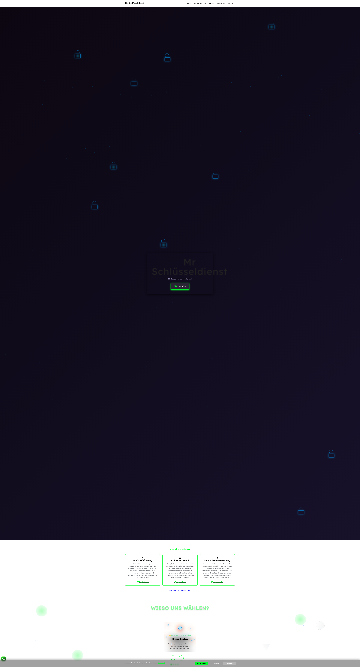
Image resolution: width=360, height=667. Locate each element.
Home (189, 3)
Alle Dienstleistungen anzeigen (180, 590)
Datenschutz (161, 663)
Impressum (220, 3)
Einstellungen (215, 663)
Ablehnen (229, 663)
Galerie (211, 3)
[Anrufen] (3, 659)
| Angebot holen (143, 582)
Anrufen (182, 286)
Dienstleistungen (200, 3)
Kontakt (230, 3)
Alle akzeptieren (201, 663)
